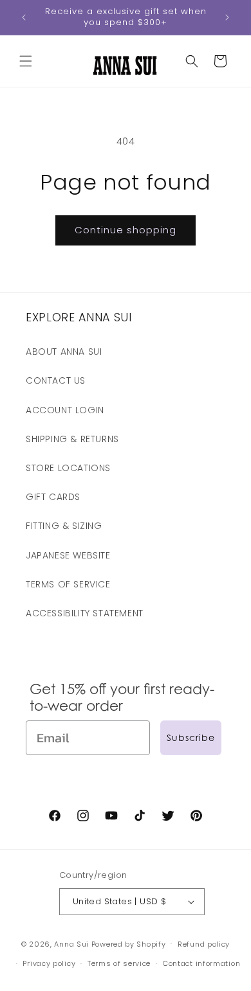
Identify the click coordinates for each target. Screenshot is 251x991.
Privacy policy (49, 963)
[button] (26, 61)
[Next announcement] (227, 17)
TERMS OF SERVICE (68, 584)
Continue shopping (125, 230)
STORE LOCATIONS (68, 467)
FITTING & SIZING (64, 525)
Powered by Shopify (128, 943)
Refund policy (204, 944)
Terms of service (119, 963)
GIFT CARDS (53, 496)
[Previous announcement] (24, 17)
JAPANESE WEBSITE (68, 555)
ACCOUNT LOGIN (65, 410)
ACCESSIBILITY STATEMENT (85, 613)
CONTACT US (56, 380)
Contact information (201, 963)
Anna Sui (71, 943)
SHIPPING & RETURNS (72, 439)
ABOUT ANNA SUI (64, 351)
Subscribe (191, 737)
